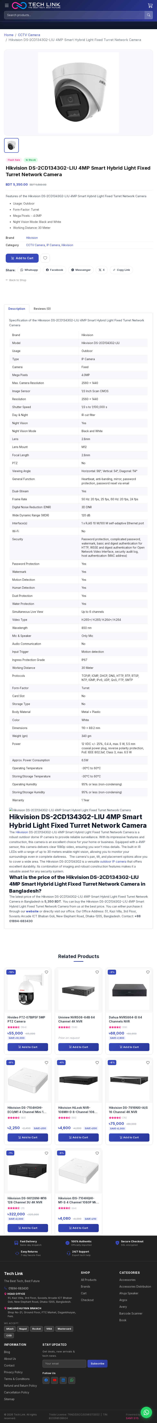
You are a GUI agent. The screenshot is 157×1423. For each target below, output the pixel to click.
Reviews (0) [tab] (42, 308)
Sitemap (9, 1399)
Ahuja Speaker (128, 1293)
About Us (10, 1358)
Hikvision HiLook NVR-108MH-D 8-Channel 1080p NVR (78, 1110)
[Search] (149, 15)
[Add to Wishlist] (46, 972)
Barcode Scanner (130, 1313)
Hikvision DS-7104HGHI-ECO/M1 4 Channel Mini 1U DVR (26, 1110)
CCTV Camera (29, 35)
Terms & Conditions (17, 1379)
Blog (7, 1352)
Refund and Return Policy (20, 1385)
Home (8, 35)
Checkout (87, 1300)
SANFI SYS (132, 1418)
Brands (85, 1286)
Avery (123, 1306)
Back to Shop (17, 280)
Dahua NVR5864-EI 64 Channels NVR (125, 1019)
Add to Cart (24, 258)
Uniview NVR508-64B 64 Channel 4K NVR (76, 1019)
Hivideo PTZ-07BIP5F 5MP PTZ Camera (26, 1019)
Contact (9, 1365)
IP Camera (53, 245)
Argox (123, 1300)
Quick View (29, 989)
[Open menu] (6, 5)
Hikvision (32, 237)
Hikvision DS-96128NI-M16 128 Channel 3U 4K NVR (27, 1200)
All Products (88, 1279)
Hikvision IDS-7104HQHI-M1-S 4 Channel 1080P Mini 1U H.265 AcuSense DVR (78, 1200)
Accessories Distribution (135, 1286)
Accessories (127, 1279)
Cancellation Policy (16, 1392)
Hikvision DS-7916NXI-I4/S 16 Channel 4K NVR (128, 1109)
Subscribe (97, 1363)
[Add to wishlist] (45, 258)
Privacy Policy (13, 1372)
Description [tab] (16, 308)
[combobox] (74, 15)
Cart (83, 1293)
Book (122, 1320)
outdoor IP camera (113, 861)
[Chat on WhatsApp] (146, 1412)
